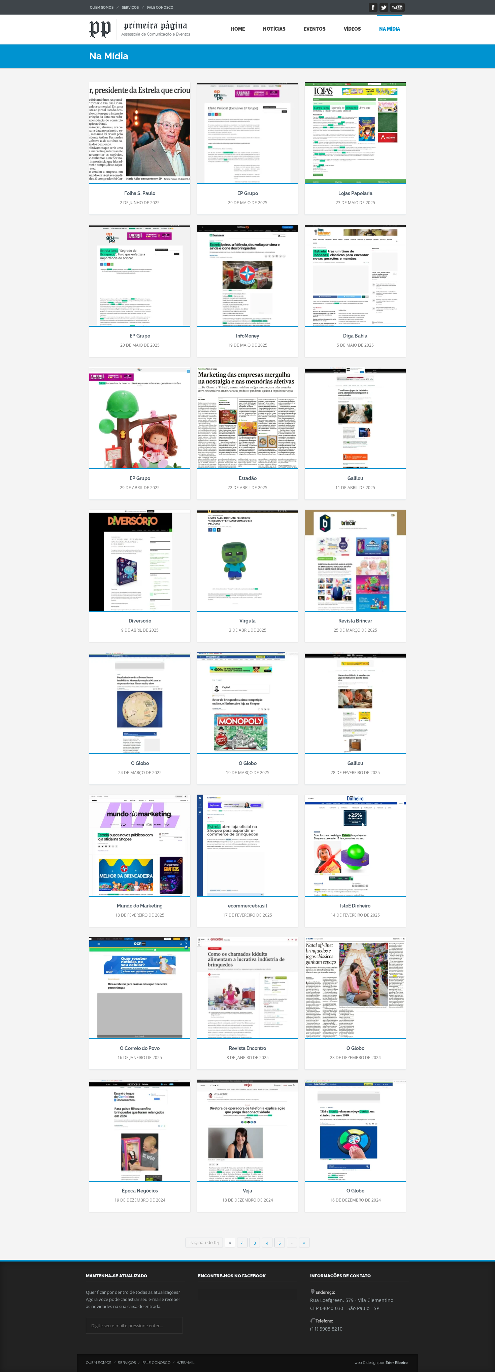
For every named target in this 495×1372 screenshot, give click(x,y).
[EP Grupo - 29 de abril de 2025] (139, 421)
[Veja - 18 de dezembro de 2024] (247, 1133)
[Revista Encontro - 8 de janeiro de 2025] (247, 991)
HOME (238, 29)
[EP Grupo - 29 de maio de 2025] (247, 136)
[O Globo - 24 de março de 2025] (139, 706)
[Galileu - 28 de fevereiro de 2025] (355, 706)
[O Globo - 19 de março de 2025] (247, 706)
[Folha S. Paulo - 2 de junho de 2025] (139, 136)
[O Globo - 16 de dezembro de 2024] (355, 1133)
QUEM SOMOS (101, 7)
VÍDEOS (352, 29)
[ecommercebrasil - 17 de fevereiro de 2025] (247, 848)
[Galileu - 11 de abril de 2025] (355, 421)
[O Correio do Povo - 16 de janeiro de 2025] (139, 991)
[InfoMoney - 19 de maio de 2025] (247, 278)
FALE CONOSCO (160, 7)
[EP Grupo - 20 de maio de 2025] (139, 278)
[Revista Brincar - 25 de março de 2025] (355, 563)
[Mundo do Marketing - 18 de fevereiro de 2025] (139, 848)
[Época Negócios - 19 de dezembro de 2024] (139, 1133)
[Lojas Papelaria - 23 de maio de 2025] (355, 136)
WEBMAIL (185, 1363)
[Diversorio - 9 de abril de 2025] (139, 563)
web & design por (381, 1363)
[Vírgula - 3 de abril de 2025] (247, 563)
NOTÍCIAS (274, 29)
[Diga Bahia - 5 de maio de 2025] (355, 278)
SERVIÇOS (130, 7)
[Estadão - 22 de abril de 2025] (247, 421)
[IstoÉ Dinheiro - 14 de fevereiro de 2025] (355, 848)
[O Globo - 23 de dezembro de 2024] (355, 991)
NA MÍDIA (389, 29)
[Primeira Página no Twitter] (384, 7)
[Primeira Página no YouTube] (397, 7)
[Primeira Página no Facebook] (373, 7)
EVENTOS (315, 29)
